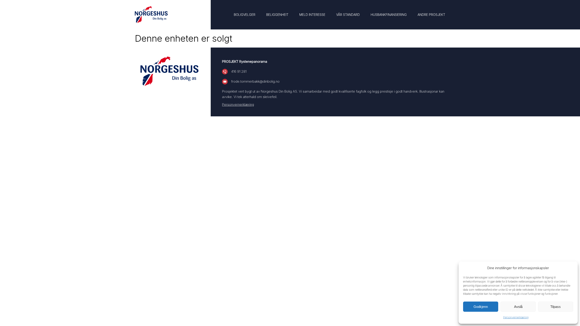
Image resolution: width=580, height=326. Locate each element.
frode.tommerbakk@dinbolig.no (255, 81)
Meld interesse (312, 15)
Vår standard (348, 15)
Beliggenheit (277, 15)
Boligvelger (244, 15)
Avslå (518, 307)
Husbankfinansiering (389, 15)
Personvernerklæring (516, 317)
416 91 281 (238, 71)
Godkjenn (481, 307)
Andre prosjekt (431, 15)
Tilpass (555, 307)
